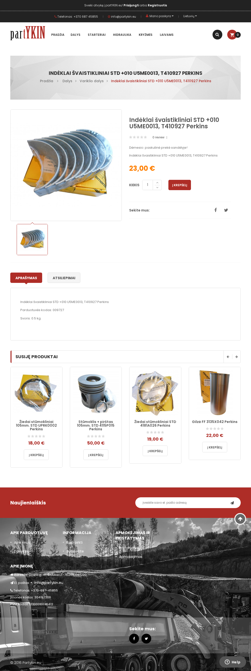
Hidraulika (122, 35)
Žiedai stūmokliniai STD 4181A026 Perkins (155, 423)
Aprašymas (26, 278)
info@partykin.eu (123, 16)
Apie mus (22, 542)
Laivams (167, 35)
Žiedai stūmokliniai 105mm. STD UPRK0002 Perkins (36, 425)
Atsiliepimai (64, 278)
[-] (157, 187)
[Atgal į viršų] (240, 518)
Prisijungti (132, 5)
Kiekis (134, 185)
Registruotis (157, 5)
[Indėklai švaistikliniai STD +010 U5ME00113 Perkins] (32, 239)
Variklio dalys (92, 81)
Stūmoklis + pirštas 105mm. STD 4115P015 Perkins (95, 425)
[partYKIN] (29, 34)
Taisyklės (21, 551)
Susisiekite (75, 551)
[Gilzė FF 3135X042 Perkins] (214, 392)
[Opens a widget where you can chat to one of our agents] (232, 662)
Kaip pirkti (74, 542)
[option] (32, 239)
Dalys (75, 35)
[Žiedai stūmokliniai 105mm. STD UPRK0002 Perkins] (36, 392)
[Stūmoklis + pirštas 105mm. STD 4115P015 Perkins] (96, 392)
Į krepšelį (179, 185)
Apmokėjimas (130, 556)
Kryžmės (145, 35)
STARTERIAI (97, 35)
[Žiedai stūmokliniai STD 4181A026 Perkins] (155, 392)
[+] (157, 182)
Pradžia (57, 35)
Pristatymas (129, 547)
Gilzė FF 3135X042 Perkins (215, 421)
